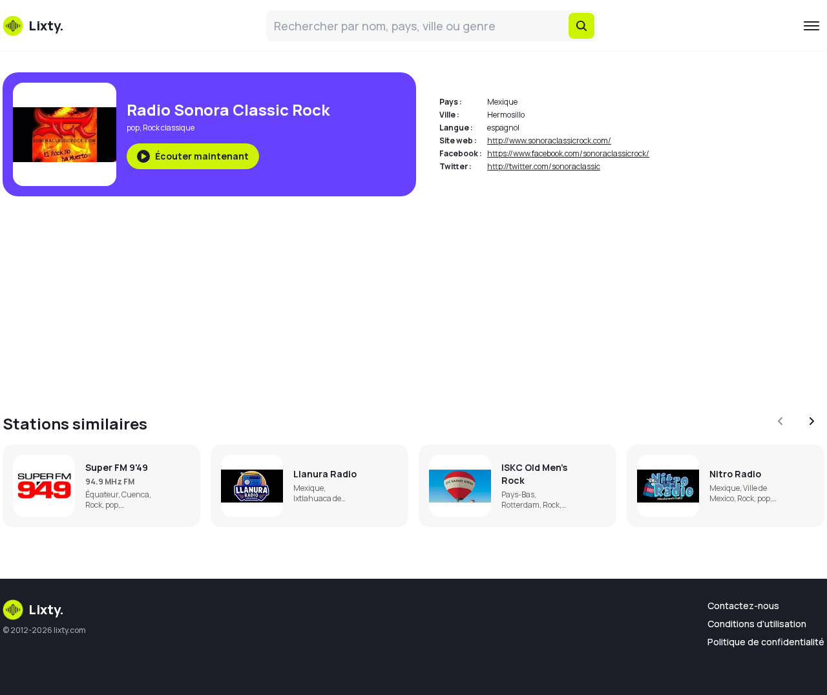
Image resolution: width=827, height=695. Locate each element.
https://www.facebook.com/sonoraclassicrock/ (568, 153)
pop (133, 127)
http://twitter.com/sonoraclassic (543, 166)
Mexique (502, 101)
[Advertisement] (390, 297)
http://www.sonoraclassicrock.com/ (549, 140)
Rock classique (168, 127)
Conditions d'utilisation (756, 623)
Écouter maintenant (202, 156)
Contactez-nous (743, 605)
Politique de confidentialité (765, 642)
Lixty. (46, 609)
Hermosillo (506, 114)
